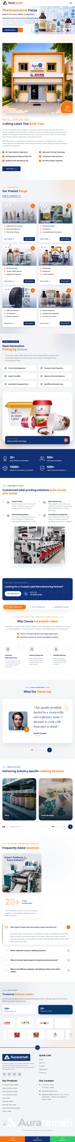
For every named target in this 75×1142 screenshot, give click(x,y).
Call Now (12, 1140)
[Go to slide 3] (53, 826)
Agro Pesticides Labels (9, 1088)
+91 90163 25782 (36, 595)
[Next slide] (70, 30)
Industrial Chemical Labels (11, 1108)
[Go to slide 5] (57, 826)
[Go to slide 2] (52, 826)
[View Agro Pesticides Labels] (69, 206)
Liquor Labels (6, 1111)
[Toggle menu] (71, 3)
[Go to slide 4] (55, 826)
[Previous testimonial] (25, 750)
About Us (42, 1063)
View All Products (10, 196)
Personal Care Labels (9, 1105)
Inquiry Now (37, 1140)
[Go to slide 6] (58, 826)
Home (41, 1059)
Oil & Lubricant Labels (9, 1095)
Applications (43, 1069)
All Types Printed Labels (10, 1085)
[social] (4, 1074)
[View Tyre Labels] (33, 290)
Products (42, 1066)
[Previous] (64, 826)
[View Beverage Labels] (69, 290)
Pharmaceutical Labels (9, 1091)
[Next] (70, 826)
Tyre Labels (6, 1098)
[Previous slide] (65, 30)
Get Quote (29, 239)
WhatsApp (62, 1140)
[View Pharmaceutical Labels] (33, 248)
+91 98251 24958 (48, 1087)
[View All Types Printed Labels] (33, 206)
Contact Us (42, 1073)
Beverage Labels (7, 1101)
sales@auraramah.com (49, 1091)
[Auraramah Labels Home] (13, 3)
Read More (8, 239)
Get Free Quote (13, 594)
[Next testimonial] (49, 750)
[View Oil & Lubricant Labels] (69, 248)
